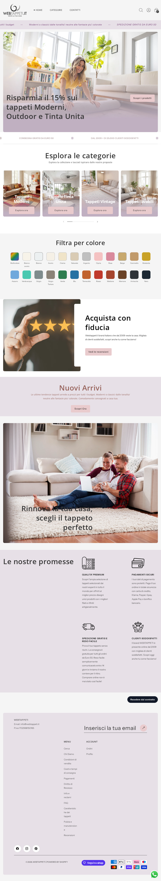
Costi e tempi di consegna (70, 771)
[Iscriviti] (144, 728)
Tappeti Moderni (21, 199)
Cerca (67, 748)
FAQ (66, 803)
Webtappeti (39, 862)
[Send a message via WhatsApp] (154, 874)
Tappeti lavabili (139, 201)
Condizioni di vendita (70, 761)
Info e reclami (67, 795)
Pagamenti (69, 778)
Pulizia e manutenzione (70, 825)
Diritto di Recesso (68, 786)
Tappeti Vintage (100, 201)
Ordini (89, 748)
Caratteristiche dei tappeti (70, 812)
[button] (140, 10)
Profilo (89, 754)
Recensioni (69, 835)
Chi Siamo (69, 754)
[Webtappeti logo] (15, 10)
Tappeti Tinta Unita (60, 199)
